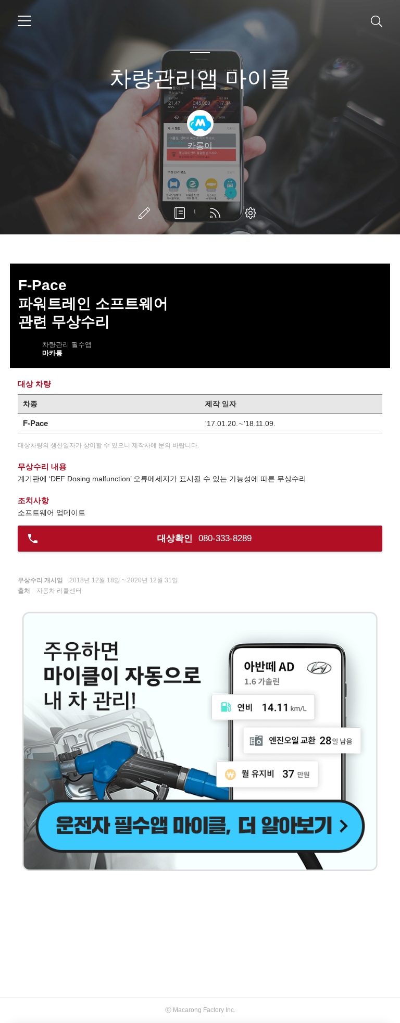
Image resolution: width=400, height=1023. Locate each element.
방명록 (181, 213)
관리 (252, 213)
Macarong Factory (198, 1010)
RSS (217, 213)
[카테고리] (24, 21)
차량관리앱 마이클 (200, 78)
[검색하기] (376, 21)
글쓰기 (146, 213)
